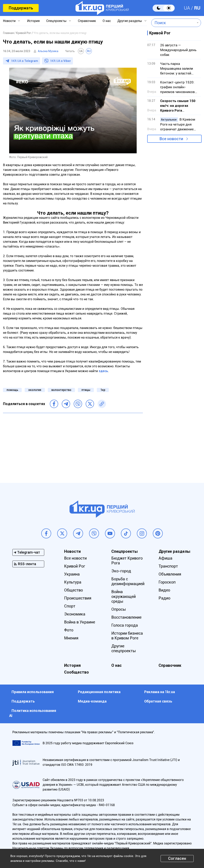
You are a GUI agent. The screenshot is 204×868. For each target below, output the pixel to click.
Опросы (118, 609)
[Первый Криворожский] (102, 8)
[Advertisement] (73, 445)
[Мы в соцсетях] (46, 533)
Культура (72, 582)
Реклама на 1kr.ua (159, 692)
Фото (68, 630)
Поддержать (21, 8)
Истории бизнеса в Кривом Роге (127, 635)
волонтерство (61, 389)
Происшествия (77, 598)
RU (197, 8)
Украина (72, 574)
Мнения (71, 638)
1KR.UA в (24, 61)
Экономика (74, 614)
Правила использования (33, 692)
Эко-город (121, 571)
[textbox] (173, 23)
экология (34, 389)
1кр (102, 389)
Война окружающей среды (123, 596)
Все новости (171, 138)
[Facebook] (54, 404)
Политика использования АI (32, 713)
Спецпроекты (56, 21)
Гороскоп (167, 582)
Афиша (165, 558)
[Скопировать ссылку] (102, 404)
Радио (164, 598)
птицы (85, 389)
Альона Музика (48, 51)
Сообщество (76, 672)
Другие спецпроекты (123, 648)
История (33, 21)
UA (187, 8)
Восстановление (126, 617)
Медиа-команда (92, 701)
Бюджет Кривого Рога (127, 560)
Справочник (87, 21)
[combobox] (173, 23)
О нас (107, 21)
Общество (73, 590)
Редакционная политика (99, 692)
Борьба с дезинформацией (127, 581)
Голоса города (124, 625)
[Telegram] (66, 404)
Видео (164, 590)
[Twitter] (90, 404)
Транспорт (168, 566)
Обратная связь (158, 701)
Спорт (69, 606)
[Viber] (78, 404)
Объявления (170, 574)
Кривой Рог (74, 566)
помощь (12, 389)
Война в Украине (79, 622)
